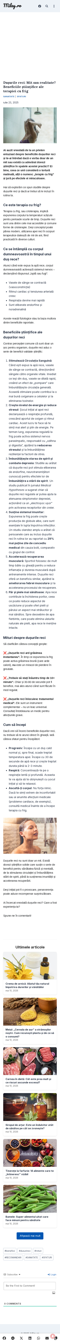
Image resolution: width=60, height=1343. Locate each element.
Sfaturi (21, 96)
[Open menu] (54, 6)
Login (53, 1274)
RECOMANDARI (13, 1257)
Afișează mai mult (30, 1235)
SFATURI (47, 1257)
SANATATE (32, 1257)
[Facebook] (39, 6)
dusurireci (24, 1251)
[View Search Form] (47, 6)
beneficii (10, 1251)
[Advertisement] (30, 44)
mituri (38, 1251)
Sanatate (9, 96)
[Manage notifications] (52, 1336)
